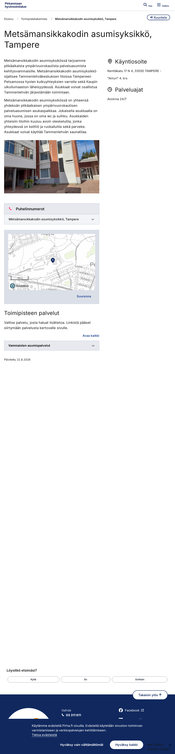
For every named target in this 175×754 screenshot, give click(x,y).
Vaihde (71, 713)
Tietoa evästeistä (44, 735)
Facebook (132, 710)
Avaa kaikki (91, 335)
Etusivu (8, 19)
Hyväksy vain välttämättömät (81, 745)
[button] (33, 679)
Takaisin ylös (148, 695)
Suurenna (84, 296)
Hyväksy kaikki (126, 745)
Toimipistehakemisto (34, 19)
